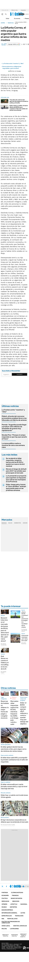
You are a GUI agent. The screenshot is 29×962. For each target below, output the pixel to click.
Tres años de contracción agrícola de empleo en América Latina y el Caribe (19, 101)
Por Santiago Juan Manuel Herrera (24, 630)
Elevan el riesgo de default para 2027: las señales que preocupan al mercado (16, 471)
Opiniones (11, 22)
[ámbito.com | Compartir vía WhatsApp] (22, 44)
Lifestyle (13, 904)
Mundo (4, 907)
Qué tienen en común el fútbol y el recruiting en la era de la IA (5, 662)
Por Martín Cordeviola (3, 644)
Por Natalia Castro (3, 672)
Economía (17, 18)
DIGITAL (5, 935)
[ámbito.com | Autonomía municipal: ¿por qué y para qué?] (15, 638)
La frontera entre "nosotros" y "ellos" (13, 63)
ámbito (3, 22)
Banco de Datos (16, 898)
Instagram (10, 886)
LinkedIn (14, 886)
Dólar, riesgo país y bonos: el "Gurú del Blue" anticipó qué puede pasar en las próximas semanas (16, 487)
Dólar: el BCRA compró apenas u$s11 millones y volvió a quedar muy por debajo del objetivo (24, 713)
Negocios (15, 901)
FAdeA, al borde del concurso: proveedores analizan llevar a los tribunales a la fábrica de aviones (14, 418)
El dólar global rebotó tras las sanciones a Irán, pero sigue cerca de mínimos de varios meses (13, 749)
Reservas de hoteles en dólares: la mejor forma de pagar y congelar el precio (5, 709)
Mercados (5, 901)
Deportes (13, 907)
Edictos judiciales (20, 926)
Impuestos (23, 10)
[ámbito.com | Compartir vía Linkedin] (28, 44)
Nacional (23, 904)
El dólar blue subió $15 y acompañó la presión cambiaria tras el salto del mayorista (14, 760)
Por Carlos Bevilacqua (23, 643)
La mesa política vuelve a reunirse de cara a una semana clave (13, 445)
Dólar (7, 18)
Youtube (19, 886)
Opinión (4, 904)
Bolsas (10, 522)
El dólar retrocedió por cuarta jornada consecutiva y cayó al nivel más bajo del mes (14, 786)
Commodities (17, 522)
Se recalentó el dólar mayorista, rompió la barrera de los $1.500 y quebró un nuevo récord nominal (15, 462)
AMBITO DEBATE (23, 935)
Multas (4, 929)
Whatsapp (23, 886)
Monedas (4, 522)
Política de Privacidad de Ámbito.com (11, 922)
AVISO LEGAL (6, 926)
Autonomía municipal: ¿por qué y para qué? (24, 638)
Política (5, 898)
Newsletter (24, 886)
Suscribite (19, 374)
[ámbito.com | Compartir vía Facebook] (24, 44)
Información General (9, 913)
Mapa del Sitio (12, 919)
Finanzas (15, 895)
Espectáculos (7, 916)
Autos (23, 913)
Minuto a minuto (14, 698)
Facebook (6, 886)
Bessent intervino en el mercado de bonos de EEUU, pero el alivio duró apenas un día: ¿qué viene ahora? (5, 629)
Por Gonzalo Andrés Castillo (8, 825)
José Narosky (3, 44)
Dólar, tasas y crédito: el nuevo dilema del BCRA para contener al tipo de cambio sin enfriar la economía (19, 108)
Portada (5, 892)
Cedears (25, 522)
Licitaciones (14, 929)
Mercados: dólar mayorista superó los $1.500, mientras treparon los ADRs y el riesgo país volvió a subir (14, 712)
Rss (3, 919)
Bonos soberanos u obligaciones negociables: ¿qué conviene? (11, 67)
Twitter (2, 886)
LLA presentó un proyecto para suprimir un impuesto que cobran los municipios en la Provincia (16, 479)
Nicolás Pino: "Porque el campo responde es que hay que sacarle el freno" (14, 437)
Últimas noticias (17, 892)
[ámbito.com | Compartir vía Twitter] (26, 44)
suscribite (21, 14)
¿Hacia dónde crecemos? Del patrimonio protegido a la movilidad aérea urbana (24, 619)
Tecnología (19, 916)
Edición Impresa (7, 910)
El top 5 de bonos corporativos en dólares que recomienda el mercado (14, 821)
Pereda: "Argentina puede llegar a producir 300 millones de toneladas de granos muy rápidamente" (14, 427)
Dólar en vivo (14, 10)
